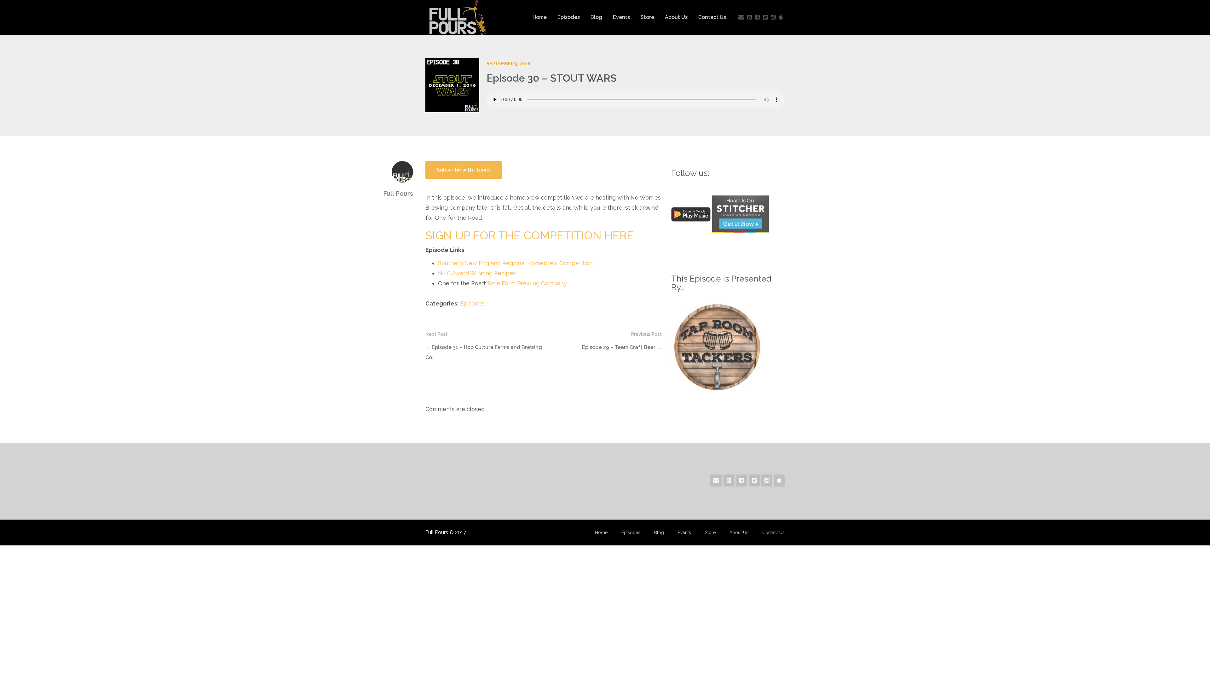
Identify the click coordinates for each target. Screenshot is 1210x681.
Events (621, 17)
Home (540, 17)
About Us (676, 17)
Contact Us (712, 17)
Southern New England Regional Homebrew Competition (515, 263)
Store (647, 17)
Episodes (568, 17)
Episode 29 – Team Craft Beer (618, 347)
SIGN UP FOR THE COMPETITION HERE (529, 235)
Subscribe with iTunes (464, 170)
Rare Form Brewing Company (527, 283)
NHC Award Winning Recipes (477, 273)
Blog (596, 17)
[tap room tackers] (717, 346)
